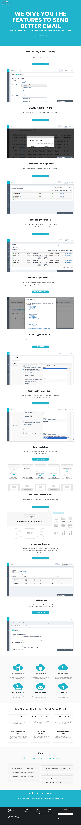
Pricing (34, 3)
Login (70, 3)
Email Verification (50, 3)
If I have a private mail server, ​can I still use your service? (23, 772)
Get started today (41, 63)
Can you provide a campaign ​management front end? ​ (22, 768)
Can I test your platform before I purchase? (54, 782)
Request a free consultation (40, 291)
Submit (63, 817)
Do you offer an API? (16, 780)
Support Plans (41, 3)
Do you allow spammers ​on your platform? (54, 778)
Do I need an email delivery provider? (52, 764)
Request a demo (40, 120)
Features (24, 3)
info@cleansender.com (13, 815)
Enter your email (61, 811)
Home (19, 3)
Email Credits (59, 3)
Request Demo (76, 2)
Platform (29, 3)
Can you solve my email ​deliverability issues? (54, 774)
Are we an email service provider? (18, 764)
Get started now (40, 175)
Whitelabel (65, 3)
